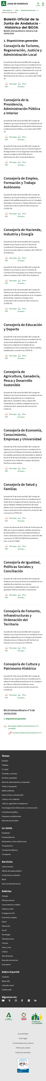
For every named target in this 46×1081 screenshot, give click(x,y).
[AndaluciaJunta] (22, 1001)
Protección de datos (23, 1052)
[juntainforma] (29, 1001)
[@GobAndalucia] (3, 1001)
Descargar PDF (11, 85)
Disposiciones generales (15, 718)
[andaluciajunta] (9, 1001)
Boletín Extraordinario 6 (28, 10)
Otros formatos (22, 85)
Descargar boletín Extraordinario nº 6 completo (23, 727)
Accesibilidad (23, 1034)
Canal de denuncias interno (23, 1043)
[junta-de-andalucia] (35, 1001)
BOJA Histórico (7, 10)
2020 (16, 10)
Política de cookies (23, 1048)
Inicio (18, 3)
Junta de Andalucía (3, 3)
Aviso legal (23, 1038)
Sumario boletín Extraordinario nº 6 (27, 732)
